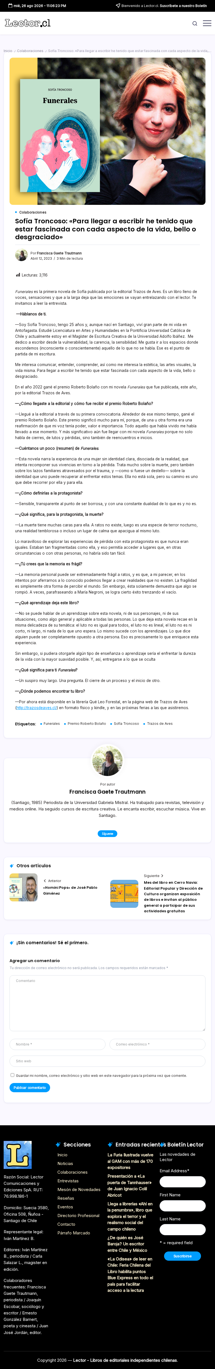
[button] (194, 23)
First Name (170, 1194)
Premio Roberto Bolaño (87, 724)
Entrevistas (68, 1180)
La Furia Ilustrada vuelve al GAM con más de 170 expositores (130, 1161)
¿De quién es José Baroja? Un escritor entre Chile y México (127, 1244)
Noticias (65, 1163)
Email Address (174, 1170)
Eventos (65, 1206)
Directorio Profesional (78, 1215)
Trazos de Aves (160, 724)
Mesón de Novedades (79, 1189)
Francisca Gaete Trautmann (59, 253)
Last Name (170, 1219)
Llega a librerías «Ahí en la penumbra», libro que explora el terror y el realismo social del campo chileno (130, 1216)
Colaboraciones (30, 51)
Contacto (66, 1224)
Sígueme (107, 833)
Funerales (52, 724)
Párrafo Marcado (73, 1233)
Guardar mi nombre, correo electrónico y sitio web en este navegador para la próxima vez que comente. (101, 1076)
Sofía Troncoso (126, 724)
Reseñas (65, 1198)
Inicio (8, 51)
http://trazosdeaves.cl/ (37, 707)
